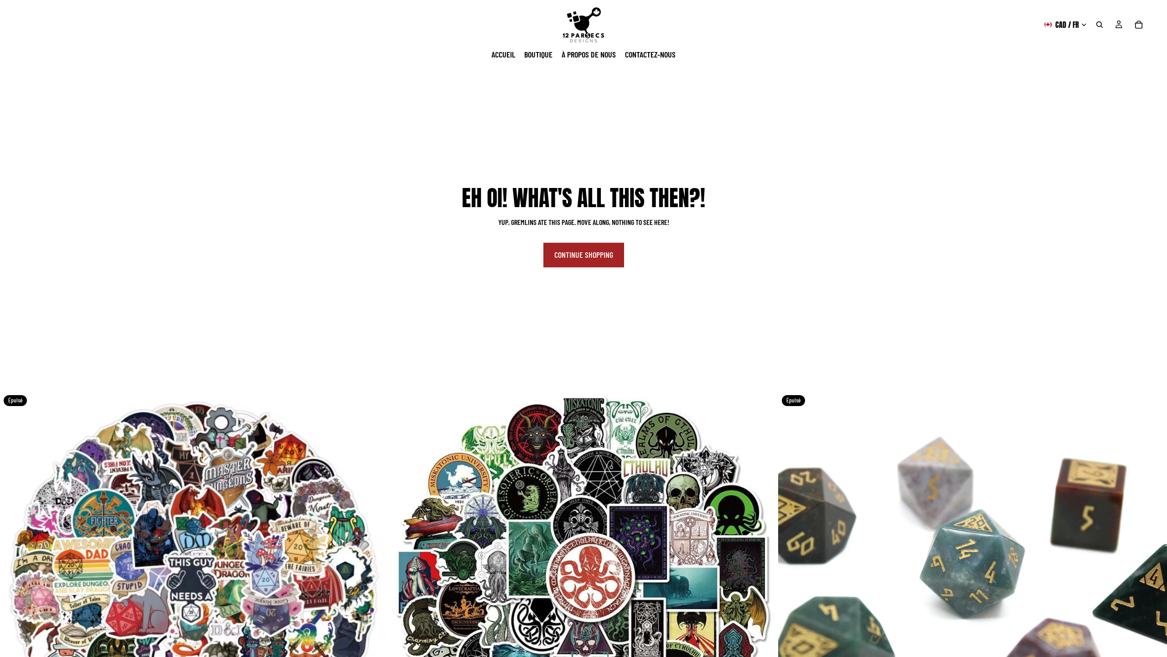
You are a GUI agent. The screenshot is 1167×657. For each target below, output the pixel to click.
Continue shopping (583, 255)
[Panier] (1139, 25)
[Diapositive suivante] (375, 586)
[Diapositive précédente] (13, 586)
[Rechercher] (1100, 25)
